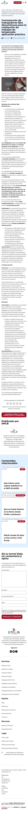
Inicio (3, 10)
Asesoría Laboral (6, 673)
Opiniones (5, 706)
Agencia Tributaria (7, 725)
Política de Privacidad (8, 744)
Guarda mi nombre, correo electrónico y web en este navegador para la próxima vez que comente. (14, 612)
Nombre (5, 590)
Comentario (6, 570)
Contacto (4, 717)
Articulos (8, 10)
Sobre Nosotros (6, 713)
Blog (3, 702)
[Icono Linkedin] (11, 651)
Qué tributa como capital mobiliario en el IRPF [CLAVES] (13, 485)
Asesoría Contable (7, 669)
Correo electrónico (8, 596)
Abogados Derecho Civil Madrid (11, 690)
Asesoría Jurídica (7, 676)
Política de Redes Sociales (10, 748)
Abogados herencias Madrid (10, 694)
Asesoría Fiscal (6, 665)
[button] (25, 2)
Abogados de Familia (8, 680)
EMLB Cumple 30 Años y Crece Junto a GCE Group (14, 538)
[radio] (7, 403)
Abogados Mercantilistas (9, 683)
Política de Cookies (7, 741)
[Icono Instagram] (13, 651)
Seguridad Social (7, 729)
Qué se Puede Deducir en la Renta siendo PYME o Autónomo (14, 511)
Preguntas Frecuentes (9, 710)
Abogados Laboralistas (8, 687)
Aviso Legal (5, 737)
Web (3, 602)
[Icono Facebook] (16, 651)
